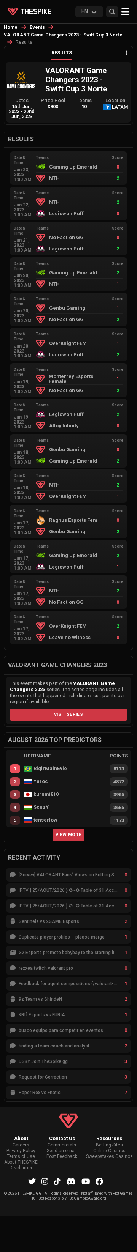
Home (11, 27)
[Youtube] (85, 1181)
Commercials (62, 1145)
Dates (22, 100)
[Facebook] (99, 1181)
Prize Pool (53, 100)
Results (61, 52)
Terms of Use (21, 1156)
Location (115, 100)
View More (68, 834)
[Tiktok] (57, 1181)
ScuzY (41, 807)
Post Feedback (61, 1156)
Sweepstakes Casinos (109, 1156)
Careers (21, 1145)
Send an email (62, 1150)
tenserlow (45, 820)
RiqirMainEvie (50, 768)
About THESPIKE (21, 1162)
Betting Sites (109, 1145)
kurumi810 (46, 794)
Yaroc (40, 781)
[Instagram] (44, 1181)
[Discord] (71, 1181)
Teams (84, 100)
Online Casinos (109, 1150)
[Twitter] (32, 1181)
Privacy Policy (20, 1150)
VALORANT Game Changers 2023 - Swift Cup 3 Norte (63, 35)
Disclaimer (21, 1167)
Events (37, 27)
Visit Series (68, 714)
